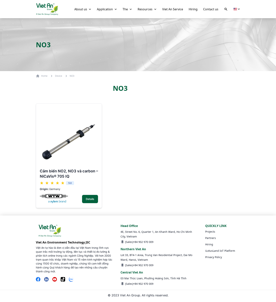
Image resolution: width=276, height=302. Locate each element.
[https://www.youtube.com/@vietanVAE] (54, 279)
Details (90, 199)
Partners (210, 238)
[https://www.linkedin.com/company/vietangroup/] (46, 279)
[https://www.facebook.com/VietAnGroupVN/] (38, 279)
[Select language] (236, 9)
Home (44, 75)
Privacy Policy (213, 257)
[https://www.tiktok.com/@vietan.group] (63, 279)
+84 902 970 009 (143, 242)
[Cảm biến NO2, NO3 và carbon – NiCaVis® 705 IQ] (69, 136)
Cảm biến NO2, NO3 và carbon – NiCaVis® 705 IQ (69, 174)
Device (58, 75)
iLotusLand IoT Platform (220, 250)
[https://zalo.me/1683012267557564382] (71, 279)
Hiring (209, 244)
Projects (210, 231)
